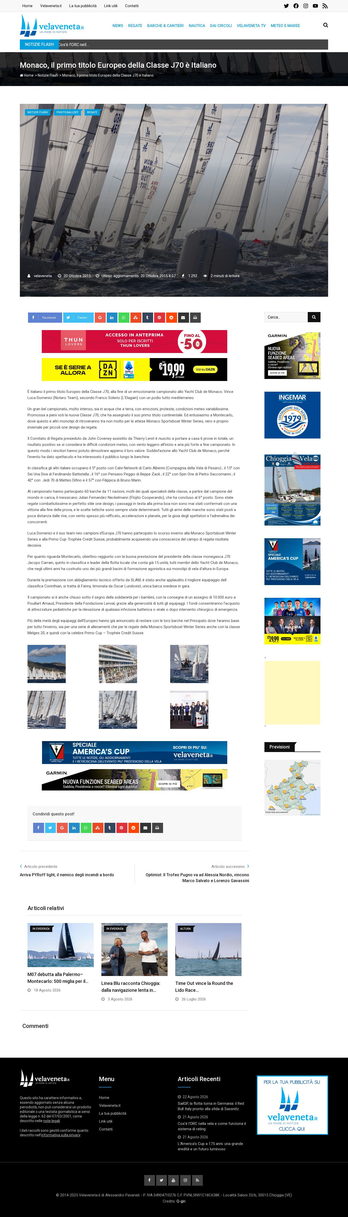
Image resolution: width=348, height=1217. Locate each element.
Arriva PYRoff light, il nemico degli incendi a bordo (67, 874)
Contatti (132, 6)
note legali (51, 1121)
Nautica (197, 25)
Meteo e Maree (285, 25)
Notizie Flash (48, 75)
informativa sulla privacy (60, 1135)
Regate (135, 25)
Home (27, 6)
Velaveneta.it (51, 6)
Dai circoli (221, 25)
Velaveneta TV (251, 25)
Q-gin (181, 1201)
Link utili (110, 6)
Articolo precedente (40, 866)
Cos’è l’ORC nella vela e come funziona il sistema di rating (109, 44)
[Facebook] (38, 828)
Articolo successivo (228, 866)
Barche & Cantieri (165, 25)
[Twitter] (50, 828)
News (118, 25)
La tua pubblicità (83, 6)
